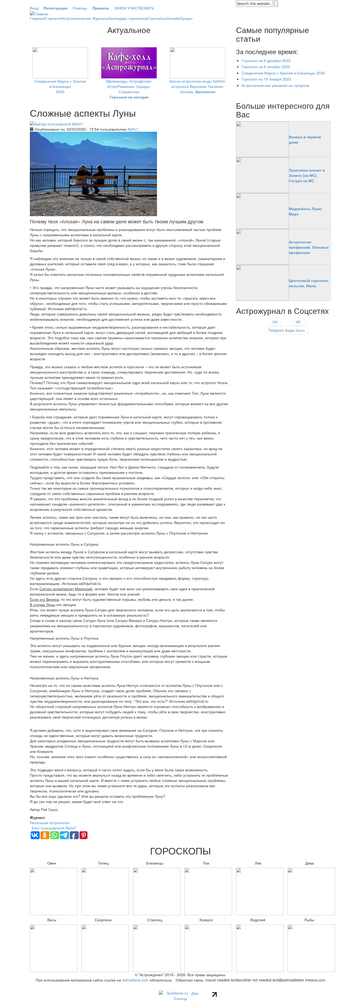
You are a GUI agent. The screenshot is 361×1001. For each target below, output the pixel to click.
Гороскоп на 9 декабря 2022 (266, 60)
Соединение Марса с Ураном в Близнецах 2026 (60, 86)
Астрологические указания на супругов (275, 85)
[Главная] (39, 13)
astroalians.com (135, 980)
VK (298, 321)
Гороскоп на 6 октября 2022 (266, 66)
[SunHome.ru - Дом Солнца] (180, 995)
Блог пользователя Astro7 (54, 827)
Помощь (80, 8)
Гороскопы (157, 18)
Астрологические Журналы (85, 18)
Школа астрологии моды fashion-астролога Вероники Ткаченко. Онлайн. (197, 86)
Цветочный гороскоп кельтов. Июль (308, 283)
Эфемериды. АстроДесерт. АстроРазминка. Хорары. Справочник (128, 89)
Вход (34, 8)
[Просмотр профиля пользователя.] (56, 123)
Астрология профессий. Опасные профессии (309, 247)
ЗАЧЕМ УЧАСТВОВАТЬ (134, 8)
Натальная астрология (49, 822)
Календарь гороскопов (128, 18)
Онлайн (173, 18)
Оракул (186, 18)
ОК (274, 321)
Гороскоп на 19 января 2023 (266, 79)
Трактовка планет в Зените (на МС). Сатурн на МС (307, 175)
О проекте (53, 18)
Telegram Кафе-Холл (286, 330)
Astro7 (132, 129)
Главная (37, 18)
